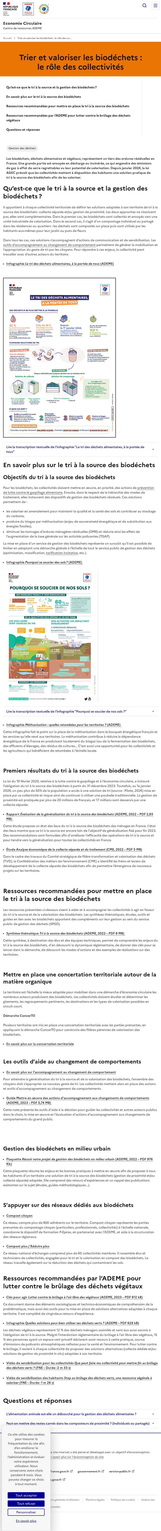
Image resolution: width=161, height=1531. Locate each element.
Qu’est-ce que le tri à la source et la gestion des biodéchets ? (51, 87)
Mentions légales (95, 1500)
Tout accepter (26, 1495)
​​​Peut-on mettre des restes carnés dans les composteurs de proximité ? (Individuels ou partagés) (77, 1423)
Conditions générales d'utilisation (60, 1500)
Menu (155, 5)
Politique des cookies (123, 1500)
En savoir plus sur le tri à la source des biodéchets (43, 96)
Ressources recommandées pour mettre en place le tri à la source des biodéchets (67, 106)
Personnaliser (26, 1512)
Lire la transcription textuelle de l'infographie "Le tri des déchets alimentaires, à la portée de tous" (75, 449)
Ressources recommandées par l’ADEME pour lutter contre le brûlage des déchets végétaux (68, 118)
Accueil (7, 38)
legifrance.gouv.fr (57, 1471)
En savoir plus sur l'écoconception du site (76, 1457)
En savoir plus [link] (26, 1520)
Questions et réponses (23, 129)
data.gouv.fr (53, 1480)
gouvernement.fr (89, 1471)
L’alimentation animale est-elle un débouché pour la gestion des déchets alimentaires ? (71, 1414)
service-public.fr (120, 1471)
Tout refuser (26, 1503)
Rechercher (144, 5)
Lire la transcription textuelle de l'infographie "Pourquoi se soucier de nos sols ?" (66, 711)
